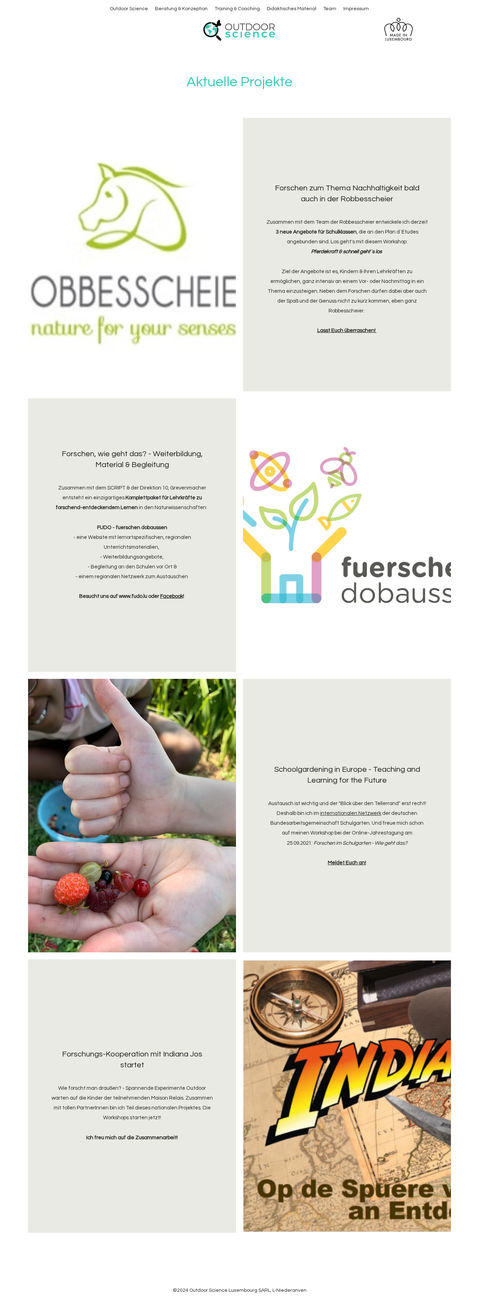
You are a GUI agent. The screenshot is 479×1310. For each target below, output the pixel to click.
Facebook (171, 596)
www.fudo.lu (133, 596)
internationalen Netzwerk (350, 813)
